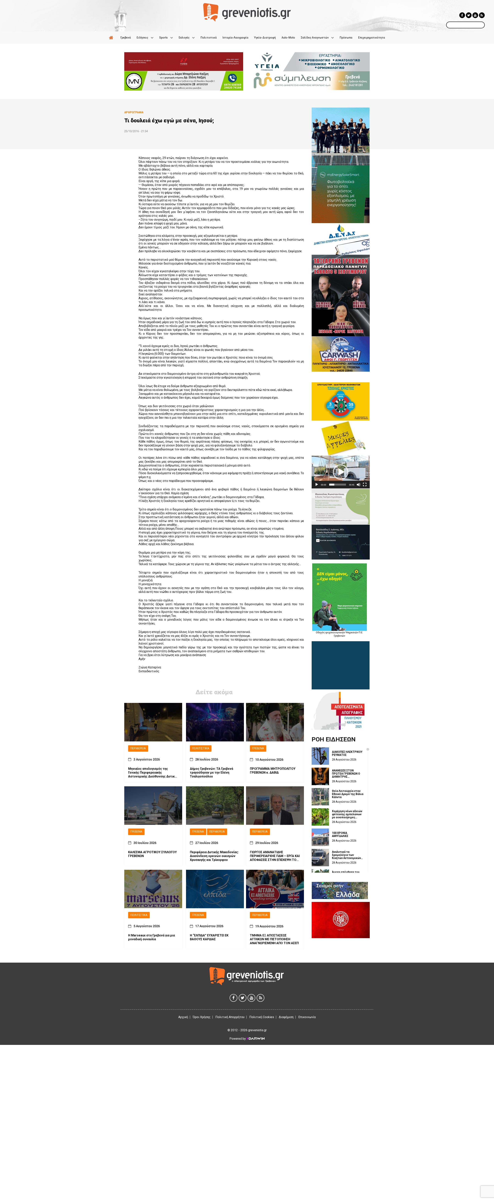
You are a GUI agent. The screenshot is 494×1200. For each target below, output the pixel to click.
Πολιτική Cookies (261, 1017)
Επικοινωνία (307, 1017)
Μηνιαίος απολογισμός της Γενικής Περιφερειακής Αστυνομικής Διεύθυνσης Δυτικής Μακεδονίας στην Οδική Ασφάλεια (153, 773)
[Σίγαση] (358, 485)
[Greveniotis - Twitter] (469, 15)
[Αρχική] (111, 37)
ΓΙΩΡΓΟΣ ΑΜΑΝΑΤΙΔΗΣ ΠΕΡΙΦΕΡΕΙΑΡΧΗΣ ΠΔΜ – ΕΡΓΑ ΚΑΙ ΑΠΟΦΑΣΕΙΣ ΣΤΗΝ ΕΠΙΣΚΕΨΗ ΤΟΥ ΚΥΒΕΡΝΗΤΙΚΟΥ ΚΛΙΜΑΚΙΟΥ (275, 856)
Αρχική (183, 1017)
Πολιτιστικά (200, 748)
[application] (341, 472)
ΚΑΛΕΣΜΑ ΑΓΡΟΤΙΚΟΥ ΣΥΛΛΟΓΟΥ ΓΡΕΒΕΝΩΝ (152, 854)
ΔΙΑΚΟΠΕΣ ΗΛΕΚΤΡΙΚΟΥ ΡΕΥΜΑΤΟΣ (347, 753)
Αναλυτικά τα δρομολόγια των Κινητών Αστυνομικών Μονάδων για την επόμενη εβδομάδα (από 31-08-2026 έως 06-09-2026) (346, 855)
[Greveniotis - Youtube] (475, 15)
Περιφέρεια (138, 748)
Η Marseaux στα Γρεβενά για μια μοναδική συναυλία (151, 937)
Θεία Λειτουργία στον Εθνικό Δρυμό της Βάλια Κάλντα (347, 794)
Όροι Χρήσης (202, 1017)
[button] (340, 472)
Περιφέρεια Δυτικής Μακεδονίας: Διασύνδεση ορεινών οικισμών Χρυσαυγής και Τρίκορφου (214, 856)
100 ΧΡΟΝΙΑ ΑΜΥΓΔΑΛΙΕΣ (340, 834)
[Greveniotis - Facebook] (462, 15)
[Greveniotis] (247, 12)
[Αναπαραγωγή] (317, 485)
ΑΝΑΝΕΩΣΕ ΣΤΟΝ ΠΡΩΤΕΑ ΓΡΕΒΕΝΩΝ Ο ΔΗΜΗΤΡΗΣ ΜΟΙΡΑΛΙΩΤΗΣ (346, 773)
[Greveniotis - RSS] (482, 15)
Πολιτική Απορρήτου (229, 1017)
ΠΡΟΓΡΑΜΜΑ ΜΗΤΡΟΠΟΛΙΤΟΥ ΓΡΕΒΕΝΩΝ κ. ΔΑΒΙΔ (272, 771)
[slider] (337, 485)
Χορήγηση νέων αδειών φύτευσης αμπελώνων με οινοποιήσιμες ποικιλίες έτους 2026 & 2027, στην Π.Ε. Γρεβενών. (347, 814)
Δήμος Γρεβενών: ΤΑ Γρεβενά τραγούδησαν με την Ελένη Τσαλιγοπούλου (211, 772)
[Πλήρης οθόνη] (365, 485)
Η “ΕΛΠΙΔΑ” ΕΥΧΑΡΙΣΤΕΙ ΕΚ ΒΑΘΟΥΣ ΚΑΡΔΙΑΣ (209, 937)
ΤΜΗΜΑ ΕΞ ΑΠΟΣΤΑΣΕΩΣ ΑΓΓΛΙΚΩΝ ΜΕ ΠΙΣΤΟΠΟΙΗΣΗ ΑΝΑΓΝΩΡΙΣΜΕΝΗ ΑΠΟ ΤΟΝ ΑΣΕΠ (274, 939)
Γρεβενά (258, 748)
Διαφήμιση (286, 1017)
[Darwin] (255, 1038)
